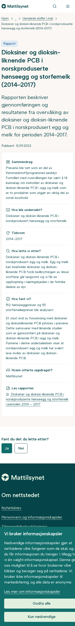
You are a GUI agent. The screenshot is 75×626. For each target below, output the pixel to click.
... (15, 18)
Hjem (5, 18)
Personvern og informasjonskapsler (31, 517)
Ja (7, 448)
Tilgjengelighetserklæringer (24, 526)
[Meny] (68, 6)
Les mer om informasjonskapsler (32, 591)
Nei (21, 448)
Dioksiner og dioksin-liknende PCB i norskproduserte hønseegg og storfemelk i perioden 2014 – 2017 (37, 399)
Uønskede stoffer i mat (37, 18)
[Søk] (54, 6)
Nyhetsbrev (11, 508)
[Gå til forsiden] (14, 6)
